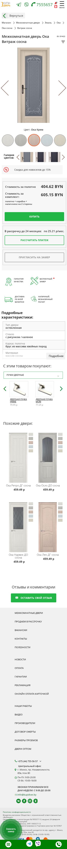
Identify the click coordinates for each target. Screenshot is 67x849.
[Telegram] (19, 5)
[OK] (34, 801)
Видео (19, 714)
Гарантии (21, 676)
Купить (34, 216)
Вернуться (16, 15)
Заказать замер (11, 830)
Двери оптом (23, 748)
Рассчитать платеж (34, 240)
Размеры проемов (26, 740)
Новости (20, 659)
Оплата (19, 668)
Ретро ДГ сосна (18, 485)
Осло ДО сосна (48, 485)
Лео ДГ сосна (48, 554)
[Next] (58, 88)
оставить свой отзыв (36, 598)
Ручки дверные (15, 374)
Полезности (22, 647)
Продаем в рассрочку (28, 621)
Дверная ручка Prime (18, 400)
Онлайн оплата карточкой (32, 693)
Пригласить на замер (34, 257)
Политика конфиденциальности (17, 812)
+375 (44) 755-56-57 (28, 761)
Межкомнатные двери (29, 613)
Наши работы (23, 706)
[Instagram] (28, 801)
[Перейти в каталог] (8, 844)
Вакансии (21, 630)
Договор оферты (25, 731)
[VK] (17, 801)
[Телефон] (59, 844)
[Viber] (26, 5)
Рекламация (22, 685)
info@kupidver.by (27, 794)
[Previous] (8, 88)
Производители (25, 723)
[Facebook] (22, 801)
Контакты (21, 638)
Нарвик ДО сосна (18, 556)
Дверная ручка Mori (44, 400)
